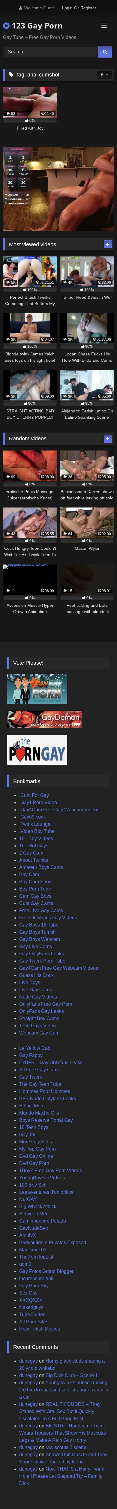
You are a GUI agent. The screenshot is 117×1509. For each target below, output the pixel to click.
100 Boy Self (32, 1184)
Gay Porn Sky (34, 1285)
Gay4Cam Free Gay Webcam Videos (58, 968)
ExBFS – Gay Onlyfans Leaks (50, 1062)
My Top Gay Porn (37, 1148)
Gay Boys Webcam (39, 939)
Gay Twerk (30, 1076)
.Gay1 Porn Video (38, 802)
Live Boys (29, 982)
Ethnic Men (31, 1105)
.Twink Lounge (34, 824)
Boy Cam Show (35, 881)
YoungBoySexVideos (42, 1177)
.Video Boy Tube (37, 831)
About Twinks (33, 860)
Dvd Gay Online (36, 1156)
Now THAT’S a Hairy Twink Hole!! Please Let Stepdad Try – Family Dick (61, 1476)
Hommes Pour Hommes (44, 1091)
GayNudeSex (33, 1228)
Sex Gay (28, 1292)
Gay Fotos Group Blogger (46, 1271)
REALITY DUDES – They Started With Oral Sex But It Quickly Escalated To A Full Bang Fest (59, 1411)
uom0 (25, 1264)
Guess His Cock (36, 975)
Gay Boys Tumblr (37, 932)
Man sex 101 (32, 1249)
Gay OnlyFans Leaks (41, 953)
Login (67, 7)
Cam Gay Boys (35, 896)
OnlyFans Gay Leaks (41, 1011)
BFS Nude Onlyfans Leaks (47, 1098)
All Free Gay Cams (39, 1069)
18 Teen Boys (33, 1127)
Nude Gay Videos (38, 996)
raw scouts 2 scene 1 (68, 1447)
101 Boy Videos (36, 838)
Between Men (34, 1213)
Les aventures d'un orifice (46, 1192)
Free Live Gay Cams (41, 910)
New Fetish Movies (39, 1328)
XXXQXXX (31, 1300)
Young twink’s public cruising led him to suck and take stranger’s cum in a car (63, 1390)
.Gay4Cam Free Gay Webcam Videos (59, 809)
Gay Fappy (31, 1055)
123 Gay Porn (36, 25)
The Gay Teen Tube (40, 1084)
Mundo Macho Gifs (39, 1112)
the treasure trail (36, 1278)
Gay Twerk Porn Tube (42, 960)
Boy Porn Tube (35, 888)
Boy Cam (29, 874)
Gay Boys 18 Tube (38, 924)
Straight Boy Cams (39, 1018)
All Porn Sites (33, 1321)
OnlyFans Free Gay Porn (45, 1004)
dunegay (28, 1361)
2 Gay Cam (31, 852)
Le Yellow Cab (34, 1048)
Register (88, 7)
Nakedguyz (31, 1307)
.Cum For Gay (34, 795)
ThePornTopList (36, 1256)
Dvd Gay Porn (34, 1163)
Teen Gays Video (37, 1025)
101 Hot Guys (33, 845)
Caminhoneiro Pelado (42, 1220)
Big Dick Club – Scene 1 (72, 1375)
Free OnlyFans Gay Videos (48, 917)
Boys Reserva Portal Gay (46, 1120)
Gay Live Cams (35, 946)
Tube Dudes (32, 1314)
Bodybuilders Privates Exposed (52, 1242)
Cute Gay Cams (36, 903)
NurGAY (28, 1199)
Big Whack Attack (37, 1206)
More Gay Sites (35, 1141)
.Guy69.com (32, 816)
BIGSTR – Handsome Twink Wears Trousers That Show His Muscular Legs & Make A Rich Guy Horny (62, 1433)
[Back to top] (98, 1491)
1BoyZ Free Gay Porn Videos (50, 1170)
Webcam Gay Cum (39, 1032)
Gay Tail (28, 1134)
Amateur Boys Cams (41, 867)
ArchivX (27, 1235)
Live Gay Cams (35, 989)
